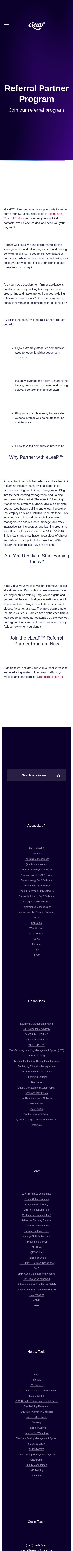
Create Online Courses (36, 1199)
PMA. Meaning (36, 1295)
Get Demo (36, 923)
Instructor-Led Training (36, 1204)
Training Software (36, 1257)
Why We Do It (36, 928)
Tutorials (36, 1379)
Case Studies (36, 933)
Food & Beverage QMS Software (36, 891)
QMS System (36, 1109)
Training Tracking (36, 1427)
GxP (36, 1305)
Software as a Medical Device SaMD (36, 1284)
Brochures (36, 1082)
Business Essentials (36, 1417)
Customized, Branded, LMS (36, 1215)
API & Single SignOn (36, 1241)
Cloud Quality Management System (36, 1454)
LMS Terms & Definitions (36, 1209)
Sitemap (36, 1475)
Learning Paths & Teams (36, 1231)
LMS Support (36, 1385)
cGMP (36, 1300)
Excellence (36, 853)
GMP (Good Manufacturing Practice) (37, 1273)
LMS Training (36, 1470)
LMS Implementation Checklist (36, 1412)
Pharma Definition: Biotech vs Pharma (37, 1289)
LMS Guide (36, 1247)
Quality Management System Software (36, 1119)
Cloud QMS (36, 1459)
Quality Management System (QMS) (36, 1087)
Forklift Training (36, 1055)
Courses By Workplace (37, 1433)
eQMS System (36, 1449)
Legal (36, 949)
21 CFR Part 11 (36, 1045)
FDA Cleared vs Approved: (36, 1279)
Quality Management (36, 864)
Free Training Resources (36, 1406)
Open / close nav (6, 25)
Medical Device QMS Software (36, 869)
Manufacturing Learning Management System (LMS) (36, 1050)
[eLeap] (36, 26)
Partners (36, 944)
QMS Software (36, 1103)
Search (58, 775)
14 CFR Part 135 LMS (36, 1039)
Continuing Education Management (36, 1066)
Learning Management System (36, 1023)
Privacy (36, 955)
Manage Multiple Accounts (36, 1236)
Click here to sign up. (50, 676)
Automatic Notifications (37, 1225)
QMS (36, 1268)
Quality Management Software (37, 1098)
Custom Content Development (37, 1071)
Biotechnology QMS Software (36, 880)
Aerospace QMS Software (36, 901)
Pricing (36, 917)
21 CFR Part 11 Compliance (36, 1193)
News (36, 939)
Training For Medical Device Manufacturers (36, 1061)
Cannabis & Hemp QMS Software (36, 896)
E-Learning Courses (36, 1077)
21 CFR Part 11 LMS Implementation (36, 1390)
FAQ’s (36, 1374)
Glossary (36, 1422)
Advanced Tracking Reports (36, 1220)
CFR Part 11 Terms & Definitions (37, 1263)
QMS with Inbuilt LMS (36, 1093)
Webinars (37, 1125)
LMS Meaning (36, 1395)
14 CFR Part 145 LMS (36, 1034)
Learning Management (37, 859)
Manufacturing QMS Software (36, 885)
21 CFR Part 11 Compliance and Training (36, 1401)
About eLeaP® (36, 848)
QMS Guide (36, 1252)
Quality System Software (36, 1114)
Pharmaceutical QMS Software (36, 875)
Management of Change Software (36, 912)
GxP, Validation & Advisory (36, 1029)
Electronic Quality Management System (36, 1438)
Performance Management (36, 907)
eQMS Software (36, 1443)
